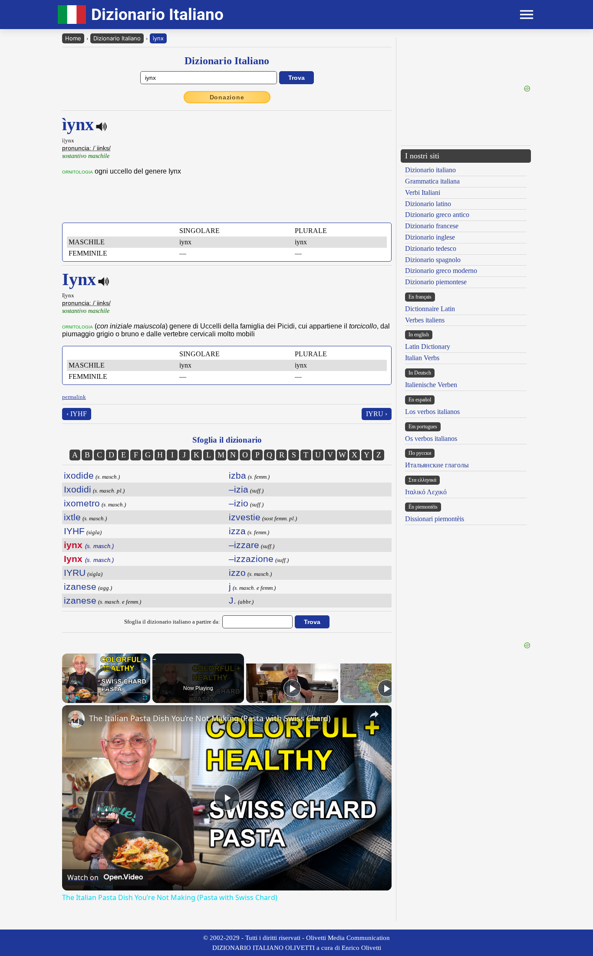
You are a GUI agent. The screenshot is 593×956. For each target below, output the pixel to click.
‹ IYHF (76, 413)
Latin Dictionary (427, 346)
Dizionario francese (431, 226)
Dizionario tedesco (430, 248)
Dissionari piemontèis (434, 518)
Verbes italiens (425, 320)
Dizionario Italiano (117, 38)
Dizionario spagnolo (433, 259)
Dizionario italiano (430, 170)
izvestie (244, 517)
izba (237, 475)
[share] (374, 714)
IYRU (75, 573)
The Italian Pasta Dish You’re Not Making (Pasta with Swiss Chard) (209, 718)
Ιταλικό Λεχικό (426, 492)
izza (237, 531)
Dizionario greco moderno (441, 270)
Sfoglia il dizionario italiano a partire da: (172, 621)
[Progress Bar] (106, 692)
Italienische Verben (431, 384)
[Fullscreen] (145, 698)
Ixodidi (77, 489)
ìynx (158, 38)
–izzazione (251, 559)
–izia (238, 489)
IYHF (74, 531)
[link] (76, 719)
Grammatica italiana (432, 181)
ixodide (79, 475)
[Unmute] (77, 698)
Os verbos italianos (431, 438)
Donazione (227, 97)
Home (73, 38)
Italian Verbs (422, 357)
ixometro (82, 503)
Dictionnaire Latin (430, 308)
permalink (74, 397)
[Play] (67, 698)
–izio (238, 503)
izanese (80, 586)
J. (232, 600)
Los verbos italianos (432, 411)
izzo (237, 573)
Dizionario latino (428, 203)
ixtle (72, 517)
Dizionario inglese (430, 237)
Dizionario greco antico (437, 214)
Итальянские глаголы (437, 465)
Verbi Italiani (422, 192)
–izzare (244, 545)
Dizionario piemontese (436, 282)
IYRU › (376, 413)
